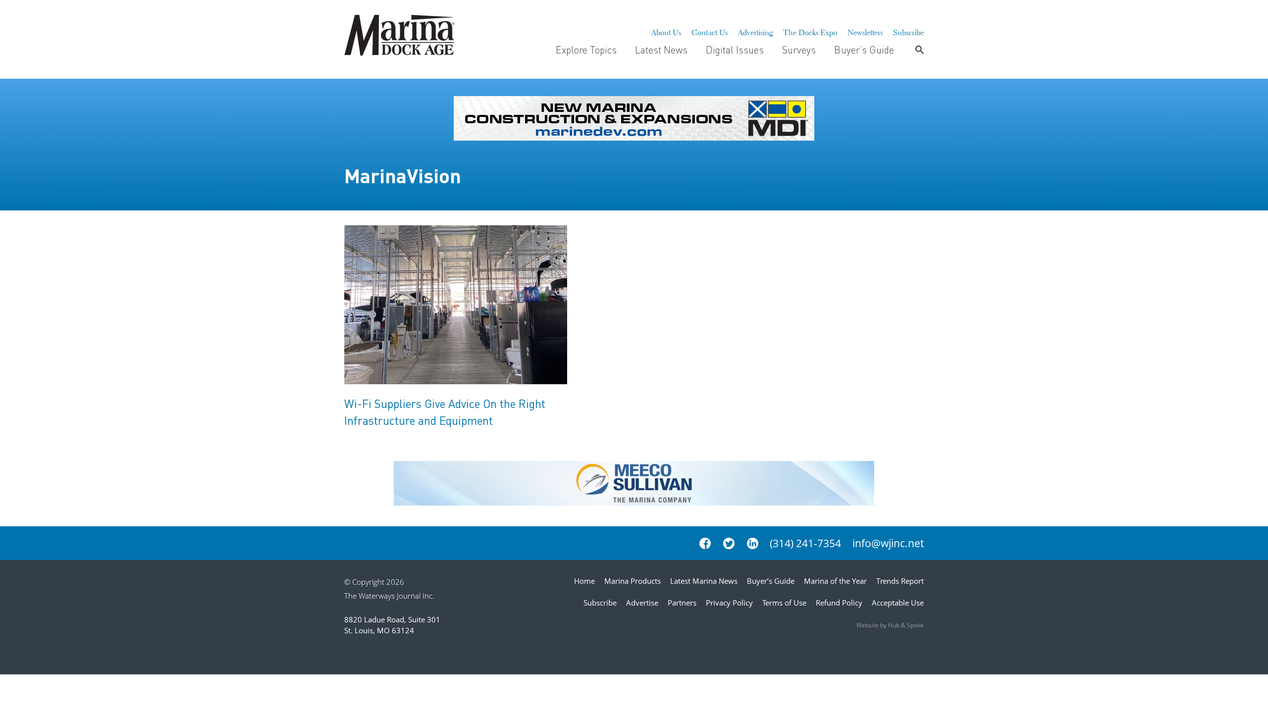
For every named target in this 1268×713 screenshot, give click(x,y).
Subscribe (908, 31)
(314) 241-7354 (805, 543)
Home (584, 581)
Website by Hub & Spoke (890, 625)
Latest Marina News (704, 581)
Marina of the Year (835, 581)
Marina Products (632, 581)
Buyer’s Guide (864, 49)
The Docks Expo (810, 31)
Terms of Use (784, 603)
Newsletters (865, 31)
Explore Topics (586, 49)
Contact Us (709, 31)
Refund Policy (839, 603)
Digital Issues (735, 49)
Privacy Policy (729, 603)
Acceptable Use (898, 603)
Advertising (755, 31)
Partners (682, 603)
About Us (666, 31)
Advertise (642, 603)
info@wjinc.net (888, 543)
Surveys (799, 49)
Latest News (661, 49)
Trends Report (900, 581)
